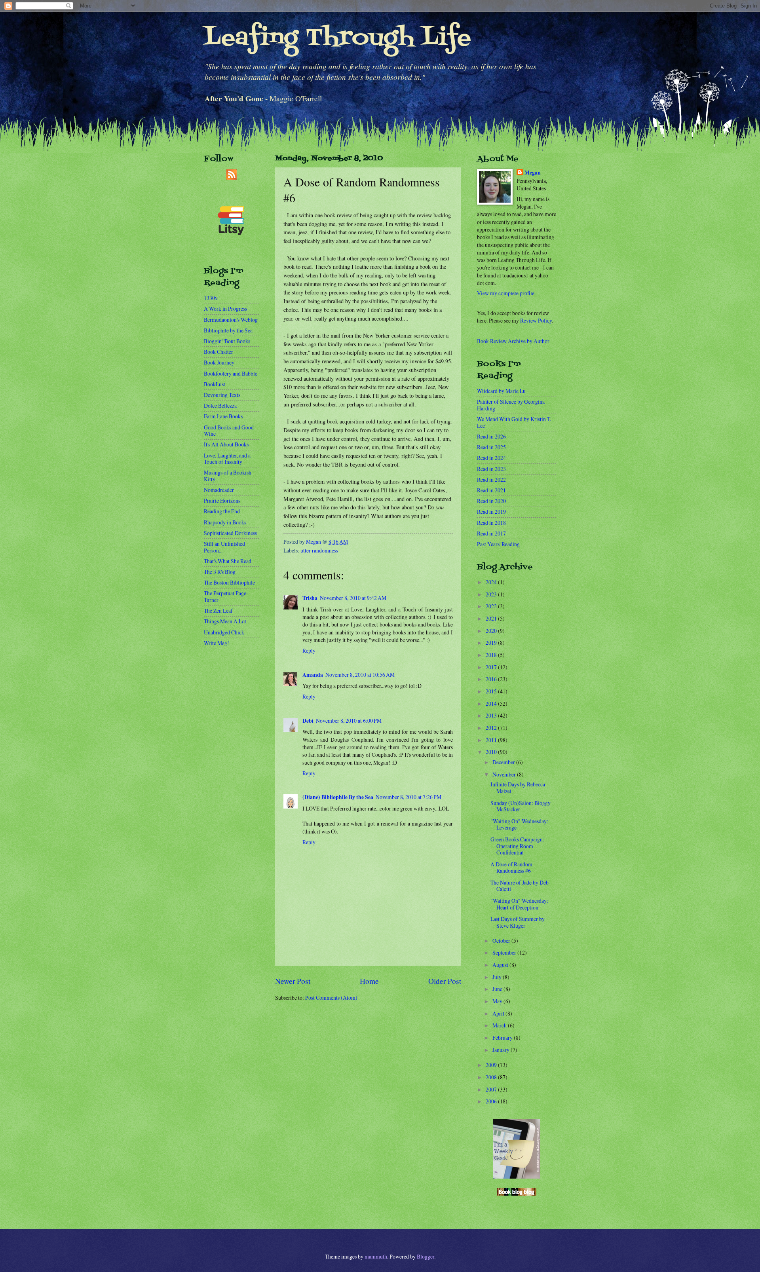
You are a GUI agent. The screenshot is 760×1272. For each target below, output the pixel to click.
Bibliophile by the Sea (228, 330)
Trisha (309, 598)
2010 (492, 752)
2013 (492, 715)
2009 (492, 1065)
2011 (492, 740)
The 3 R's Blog (220, 571)
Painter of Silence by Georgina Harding (511, 405)
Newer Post (292, 981)
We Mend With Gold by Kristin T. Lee (514, 422)
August (500, 964)
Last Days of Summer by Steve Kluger (517, 922)
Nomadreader (219, 490)
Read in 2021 (491, 490)
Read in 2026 (491, 436)
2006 (492, 1101)
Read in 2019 (491, 511)
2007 (492, 1089)
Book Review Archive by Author (513, 341)
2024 (492, 582)
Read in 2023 (491, 469)
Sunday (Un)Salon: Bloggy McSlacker (520, 806)
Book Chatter (218, 351)
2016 (492, 679)
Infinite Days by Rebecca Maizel (517, 787)
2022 (492, 606)
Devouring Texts (222, 395)
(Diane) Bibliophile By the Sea (337, 797)
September (504, 952)
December (504, 762)
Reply (308, 650)
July (497, 977)
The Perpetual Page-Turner (226, 596)
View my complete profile (505, 293)
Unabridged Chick (224, 632)
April (498, 1013)
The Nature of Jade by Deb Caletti (519, 886)
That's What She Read (227, 561)
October (501, 940)
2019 (492, 642)
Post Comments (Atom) (331, 997)
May (498, 1001)
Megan (532, 173)
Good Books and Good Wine (229, 430)
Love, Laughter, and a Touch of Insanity (227, 459)
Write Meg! (216, 643)
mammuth (376, 1256)
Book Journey (219, 362)
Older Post (444, 981)
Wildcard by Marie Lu (501, 391)
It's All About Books (226, 444)
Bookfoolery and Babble (230, 373)
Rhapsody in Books (225, 522)
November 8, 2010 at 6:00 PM (349, 720)
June (498, 989)
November (504, 774)
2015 (492, 691)
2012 (492, 727)
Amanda (312, 675)
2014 (492, 703)
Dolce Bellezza (220, 405)
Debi (308, 721)
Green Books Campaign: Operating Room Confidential (517, 845)
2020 (492, 630)
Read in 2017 (491, 533)
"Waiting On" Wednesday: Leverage (519, 824)
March (500, 1025)
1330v (211, 298)
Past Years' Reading (498, 544)
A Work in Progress (225, 308)
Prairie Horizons (222, 500)
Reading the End (222, 511)
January (501, 1050)
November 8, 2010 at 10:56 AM (360, 674)
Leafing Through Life (337, 39)
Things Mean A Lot (225, 621)
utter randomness (319, 550)
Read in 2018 (491, 522)
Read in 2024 (491, 457)
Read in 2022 (491, 479)
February (503, 1037)
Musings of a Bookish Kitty (227, 476)
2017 (492, 667)
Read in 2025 (491, 447)
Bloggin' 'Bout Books (227, 341)
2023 (492, 594)
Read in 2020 (491, 501)
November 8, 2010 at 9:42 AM (353, 598)
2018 (492, 655)
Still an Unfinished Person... (224, 547)
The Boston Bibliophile (229, 582)
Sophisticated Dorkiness (230, 533)
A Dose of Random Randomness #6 (511, 867)
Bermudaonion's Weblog (231, 319)
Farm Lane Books (223, 416)
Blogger (425, 1256)
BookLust (214, 384)
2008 (492, 1077)
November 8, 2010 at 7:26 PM (408, 797)
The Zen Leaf (218, 610)
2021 (492, 618)
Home (369, 981)
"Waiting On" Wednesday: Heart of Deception (519, 904)
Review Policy (536, 320)
